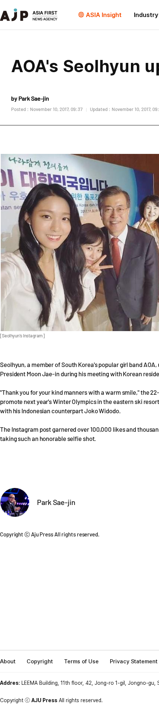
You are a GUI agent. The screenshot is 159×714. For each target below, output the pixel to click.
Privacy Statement (134, 661)
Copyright (40, 661)
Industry (146, 14)
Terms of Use (81, 661)
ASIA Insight (104, 14)
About (8, 661)
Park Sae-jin (56, 502)
